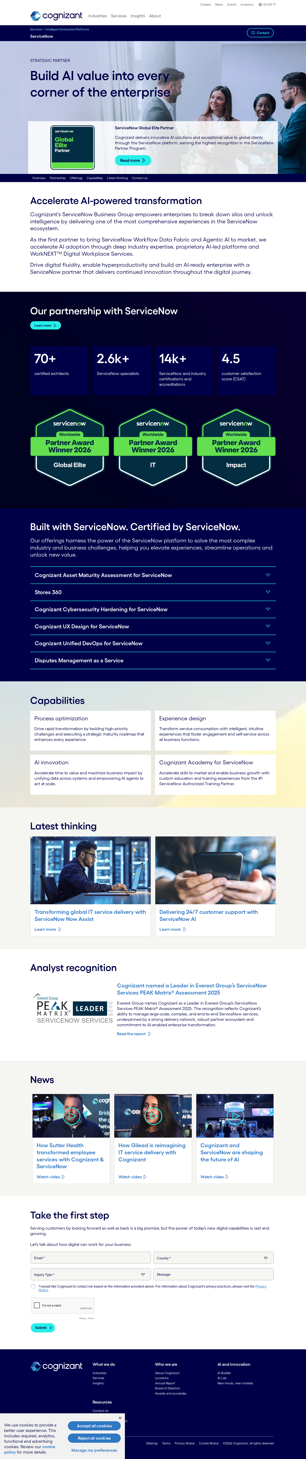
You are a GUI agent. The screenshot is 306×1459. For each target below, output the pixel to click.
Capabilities (95, 178)
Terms (166, 1443)
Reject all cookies (94, 1438)
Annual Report (165, 1383)
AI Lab (222, 1378)
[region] (62, 1436)
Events (231, 4)
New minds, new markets (235, 1383)
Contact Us (100, 1410)
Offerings (76, 178)
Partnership (58, 178)
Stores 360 (48, 592)
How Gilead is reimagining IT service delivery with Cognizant (152, 1152)
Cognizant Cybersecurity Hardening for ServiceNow (101, 609)
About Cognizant (167, 1373)
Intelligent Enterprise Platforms (67, 29)
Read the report (131, 1034)
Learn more (42, 325)
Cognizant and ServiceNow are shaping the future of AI (231, 1152)
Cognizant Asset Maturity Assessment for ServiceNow (103, 575)
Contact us (140, 178)
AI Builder (224, 1373)
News (219, 4)
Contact (263, 33)
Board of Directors (167, 1388)
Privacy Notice (185, 1443)
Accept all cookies (94, 1426)
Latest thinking (117, 178)
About (155, 16)
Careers (205, 4)
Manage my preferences (94, 1450)
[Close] (120, 1418)
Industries (97, 16)
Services (119, 16)
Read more (130, 160)
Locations (162, 1378)
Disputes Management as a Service (79, 660)
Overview (39, 178)
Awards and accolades (171, 1393)
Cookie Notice (209, 1443)
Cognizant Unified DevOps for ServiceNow (89, 643)
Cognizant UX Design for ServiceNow (82, 626)
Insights (138, 16)
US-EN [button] (267, 4)
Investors (247, 4)
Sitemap (152, 1443)
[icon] (71, 1115)
